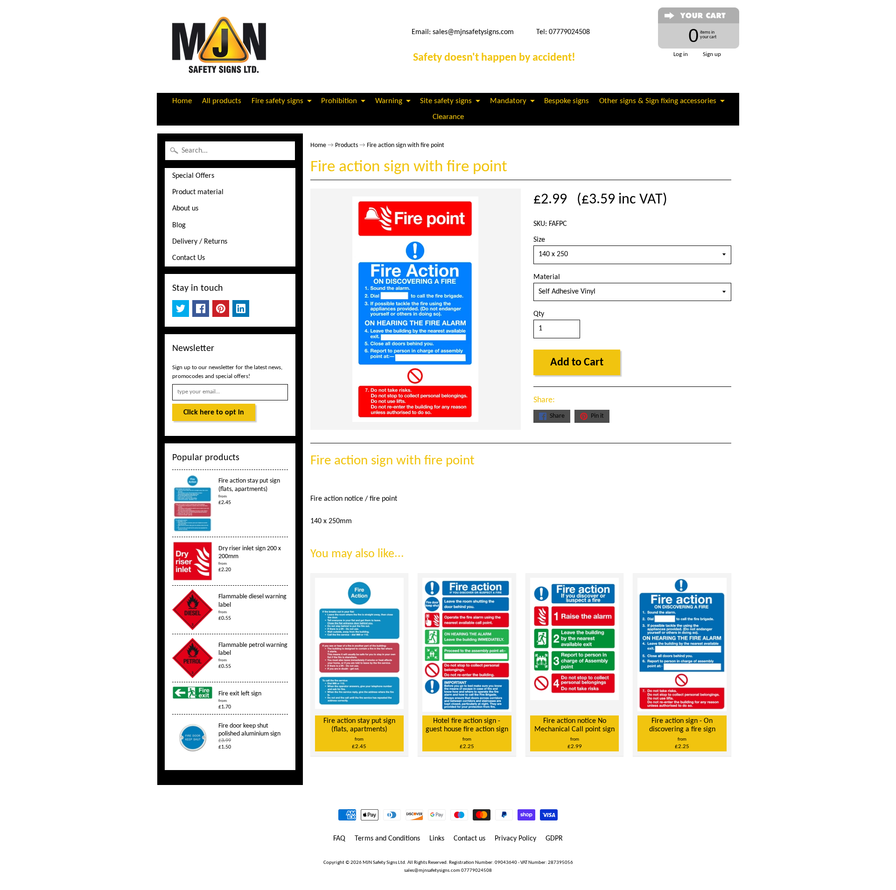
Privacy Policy (515, 838)
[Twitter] (180, 308)
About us (185, 208)
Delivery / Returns (199, 241)
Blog (179, 225)
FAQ (339, 838)
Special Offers (193, 176)
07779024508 (476, 870)
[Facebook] (200, 308)
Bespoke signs (566, 101)
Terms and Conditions (387, 838)
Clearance (448, 117)
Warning (388, 101)
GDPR (554, 838)
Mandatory (508, 101)
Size (539, 240)
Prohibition (339, 101)
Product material (198, 192)
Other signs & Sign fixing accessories (657, 101)
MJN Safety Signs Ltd (384, 862)
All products (221, 101)
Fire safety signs (277, 101)
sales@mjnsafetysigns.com (473, 32)
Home (182, 101)
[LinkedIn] (240, 308)
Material (546, 277)
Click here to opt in (213, 412)
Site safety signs (446, 101)
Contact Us (188, 258)
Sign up (712, 54)
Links (436, 838)
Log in (680, 54)
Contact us (469, 838)
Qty (538, 314)
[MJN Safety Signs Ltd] (222, 46)
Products (346, 145)
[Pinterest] (220, 308)
